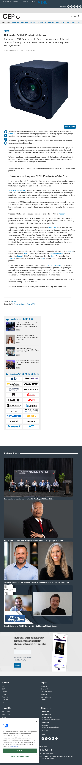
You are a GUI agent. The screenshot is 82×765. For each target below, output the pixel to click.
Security (43, 699)
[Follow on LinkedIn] (71, 6)
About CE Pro (6, 714)
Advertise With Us (7, 712)
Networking (44, 686)
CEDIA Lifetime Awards (46, 22)
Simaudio (11, 258)
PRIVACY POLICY (50, 758)
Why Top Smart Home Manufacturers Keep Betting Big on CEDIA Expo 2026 (27, 350)
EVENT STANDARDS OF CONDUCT (53, 757)
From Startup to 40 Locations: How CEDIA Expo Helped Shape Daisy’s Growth (27, 362)
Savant (19, 256)
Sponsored (5, 699)
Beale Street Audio (56, 254)
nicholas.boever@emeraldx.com (50, 727)
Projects (4, 694)
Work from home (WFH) (17, 190)
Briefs (3, 689)
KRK (25, 254)
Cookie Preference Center (19, 756)
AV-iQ (33, 2)
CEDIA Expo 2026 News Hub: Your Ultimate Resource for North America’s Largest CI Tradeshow (27, 325)
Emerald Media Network (10, 2)
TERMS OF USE (40, 758)
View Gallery (70, 127)
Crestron (62, 214)
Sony (42, 258)
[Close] (36, 721)
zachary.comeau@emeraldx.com (51, 719)
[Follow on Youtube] (80, 6)
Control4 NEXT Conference (65, 22)
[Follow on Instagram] (77, 6)
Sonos (53, 256)
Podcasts (4, 702)
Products (4, 691)
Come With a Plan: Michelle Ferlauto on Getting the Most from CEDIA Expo (27, 337)
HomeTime (52, 228)
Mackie (70, 251)
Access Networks (54, 265)
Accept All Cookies (20, 751)
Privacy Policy (14, 746)
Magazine (4, 717)
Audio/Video (44, 694)
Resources (5, 697)
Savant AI (15, 22)
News (6, 31)
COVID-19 (12, 134)
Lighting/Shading (46, 697)
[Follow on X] (74, 6)
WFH (33, 304)
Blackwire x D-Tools (28, 22)
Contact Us (45, 730)
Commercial (44, 689)
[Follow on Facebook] (68, 6)
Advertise (25, 2)
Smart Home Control (46, 691)
